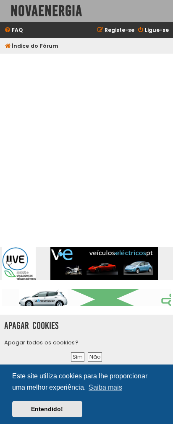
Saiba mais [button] (105, 387)
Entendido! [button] (47, 409)
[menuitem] (13, 30)
